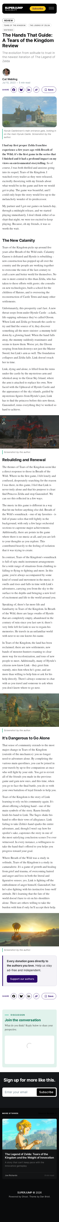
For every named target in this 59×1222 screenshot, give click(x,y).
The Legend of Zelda (40, 25)
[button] (51, 8)
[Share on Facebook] (14, 90)
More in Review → (47, 1113)
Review (8, 20)
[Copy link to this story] (36, 90)
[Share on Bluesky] (21, 90)
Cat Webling (9, 79)
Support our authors (22, 978)
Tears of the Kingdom (14, 25)
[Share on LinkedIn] (29, 90)
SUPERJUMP (24, 1192)
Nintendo (8, 30)
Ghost (25, 1196)
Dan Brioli (45, 1196)
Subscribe (37, 8)
